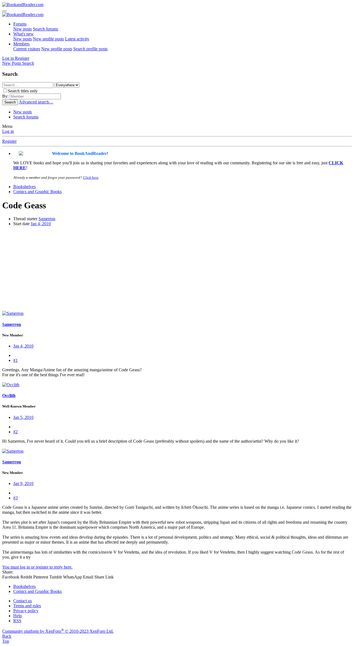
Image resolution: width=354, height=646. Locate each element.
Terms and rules (27, 605)
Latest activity (77, 39)
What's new (23, 34)
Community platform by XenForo (58, 631)
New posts (22, 29)
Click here (90, 177)
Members (21, 43)
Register (9, 141)
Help (17, 615)
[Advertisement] (177, 269)
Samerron (46, 218)
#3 (15, 497)
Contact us (22, 600)
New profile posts (48, 39)
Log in (8, 131)
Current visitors (26, 48)
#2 (15, 431)
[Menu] (4, 11)
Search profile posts (90, 48)
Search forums (45, 29)
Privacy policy (25, 610)
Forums (20, 24)
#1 (15, 360)
